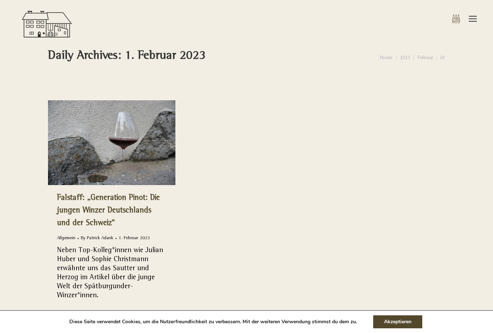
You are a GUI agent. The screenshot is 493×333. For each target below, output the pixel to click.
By (97, 238)
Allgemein (66, 238)
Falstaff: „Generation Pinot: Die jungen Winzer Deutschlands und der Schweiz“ (108, 211)
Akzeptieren (397, 321)
